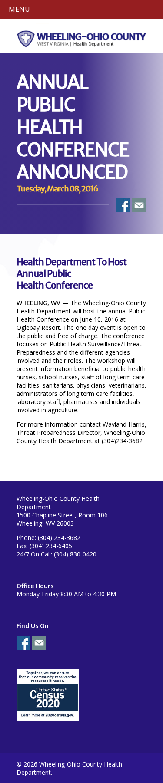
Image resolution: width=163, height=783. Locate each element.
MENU (19, 9)
